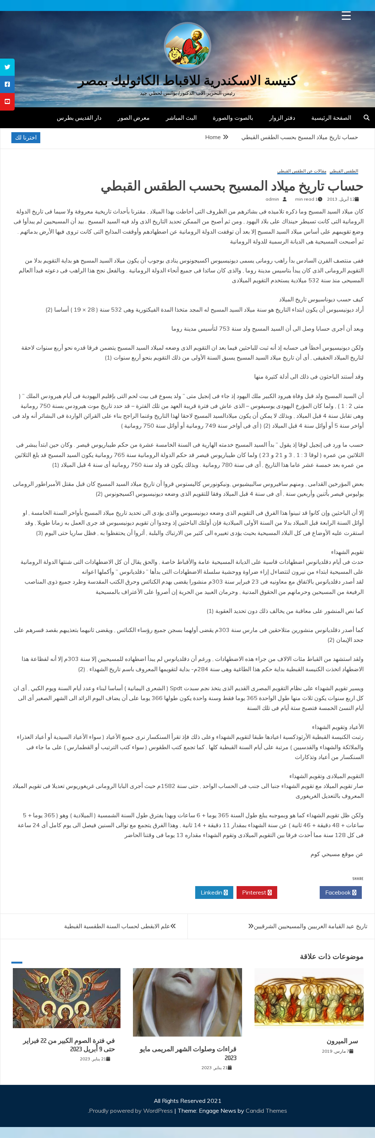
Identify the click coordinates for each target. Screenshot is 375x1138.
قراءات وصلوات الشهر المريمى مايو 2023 (188, 1053)
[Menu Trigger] (346, 15)
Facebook (338, 892)
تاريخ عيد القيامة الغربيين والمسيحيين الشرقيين (310, 926)
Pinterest (255, 892)
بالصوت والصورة (233, 117)
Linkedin (212, 892)
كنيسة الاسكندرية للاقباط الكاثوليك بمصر (187, 80)
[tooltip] (7, 67)
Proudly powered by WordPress (131, 1110)
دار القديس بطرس (79, 117)
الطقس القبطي (344, 171)
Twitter (296, 892)
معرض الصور (134, 117)
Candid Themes (266, 1110)
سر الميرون (342, 1041)
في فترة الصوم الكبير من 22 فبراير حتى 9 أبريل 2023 (69, 1044)
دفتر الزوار (282, 117)
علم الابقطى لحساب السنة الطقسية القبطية (117, 926)
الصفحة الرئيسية (331, 117)
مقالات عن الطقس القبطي (301, 171)
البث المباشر (181, 117)
